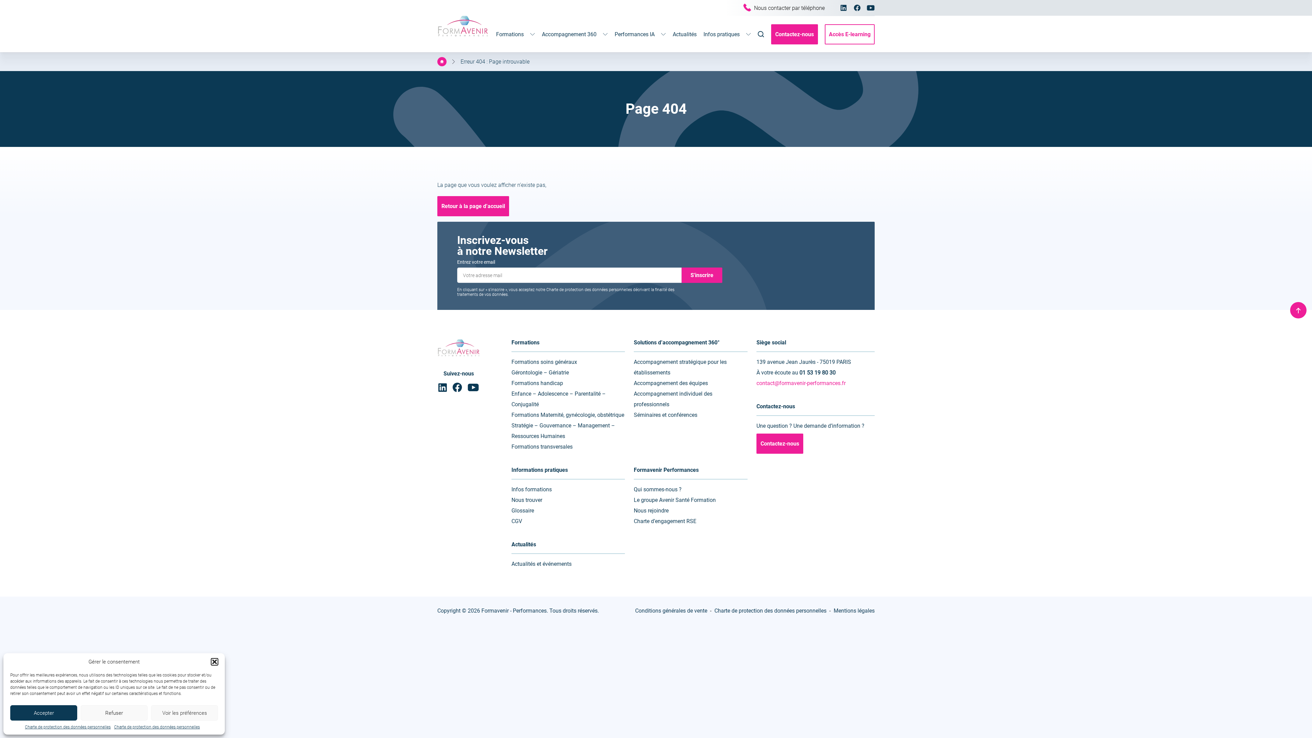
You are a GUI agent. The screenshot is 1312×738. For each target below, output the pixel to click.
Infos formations (531, 489)
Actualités (685, 34)
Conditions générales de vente (671, 610)
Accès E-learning (850, 34)
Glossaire (522, 510)
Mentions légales (854, 610)
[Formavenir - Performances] (463, 37)
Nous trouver (526, 500)
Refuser (114, 713)
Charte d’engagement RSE (665, 521)
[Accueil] (442, 61)
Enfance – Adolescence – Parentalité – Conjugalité (558, 399)
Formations (510, 34)
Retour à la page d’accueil (473, 206)
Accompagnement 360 (569, 34)
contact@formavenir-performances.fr (801, 383)
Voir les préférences (184, 713)
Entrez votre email (476, 262)
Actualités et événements (541, 564)
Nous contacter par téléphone (789, 8)
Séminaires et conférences (665, 415)
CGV (516, 521)
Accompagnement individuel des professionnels (673, 399)
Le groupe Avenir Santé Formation (675, 500)
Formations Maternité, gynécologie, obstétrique (567, 415)
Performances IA (635, 34)
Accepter (44, 713)
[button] (214, 661)
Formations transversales (542, 446)
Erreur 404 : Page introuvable (495, 61)
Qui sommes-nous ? (658, 489)
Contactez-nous (794, 34)
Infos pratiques (721, 34)
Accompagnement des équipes (671, 383)
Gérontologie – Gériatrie (540, 372)
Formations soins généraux (544, 362)
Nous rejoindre (651, 510)
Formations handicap (537, 383)
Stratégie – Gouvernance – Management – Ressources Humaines (563, 430)
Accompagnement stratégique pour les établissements (680, 367)
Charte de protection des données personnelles (68, 727)
